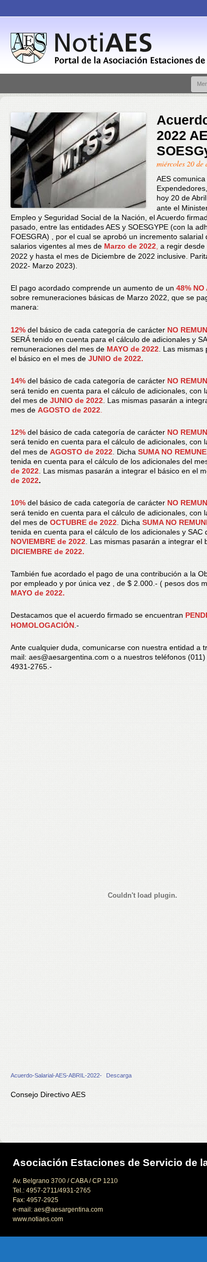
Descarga (119, 1075)
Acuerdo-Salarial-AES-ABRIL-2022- (56, 1075)
